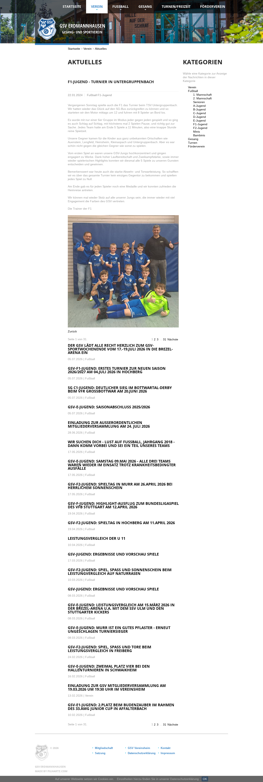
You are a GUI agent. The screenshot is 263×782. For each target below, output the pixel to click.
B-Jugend (199, 109)
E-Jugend (199, 120)
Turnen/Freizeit (176, 6)
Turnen (192, 142)
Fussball (120, 6)
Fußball (193, 91)
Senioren (199, 102)
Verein (97, 6)
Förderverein (212, 6)
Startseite (72, 6)
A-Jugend (199, 105)
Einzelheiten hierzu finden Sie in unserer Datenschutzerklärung (158, 779)
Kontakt (165, 748)
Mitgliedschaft (104, 748)
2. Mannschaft (202, 98)
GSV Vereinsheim (139, 748)
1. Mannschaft (202, 94)
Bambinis (199, 135)
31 (164, 339)
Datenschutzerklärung (142, 753)
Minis (196, 131)
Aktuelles (101, 48)
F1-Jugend (200, 124)
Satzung (100, 753)
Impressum (168, 753)
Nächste (172, 339)
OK (205, 779)
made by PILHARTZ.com (51, 771)
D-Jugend (199, 116)
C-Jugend (199, 113)
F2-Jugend (200, 128)
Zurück (72, 331)
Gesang (145, 6)
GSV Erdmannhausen (50, 766)
